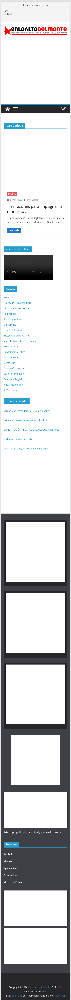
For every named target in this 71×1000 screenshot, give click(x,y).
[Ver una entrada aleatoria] (63, 109)
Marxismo (9, 297)
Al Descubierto (11, 390)
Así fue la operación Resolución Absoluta (25, 420)
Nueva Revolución (13, 384)
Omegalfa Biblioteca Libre (17, 302)
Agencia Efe (10, 868)
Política (12, 194)
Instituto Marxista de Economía (20, 341)
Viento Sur (9, 362)
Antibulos (9, 854)
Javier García (32, 199)
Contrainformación (14, 368)
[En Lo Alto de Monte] (8, 109)
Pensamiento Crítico (14, 351)
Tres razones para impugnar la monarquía (34, 209)
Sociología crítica (13, 319)
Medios (8, 861)
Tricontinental (11, 357)
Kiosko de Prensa (13, 882)
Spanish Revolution (14, 373)
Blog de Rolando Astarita (17, 335)
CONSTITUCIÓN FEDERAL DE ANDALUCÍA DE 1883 (31, 429)
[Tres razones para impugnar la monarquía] (35, 163)
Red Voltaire (10, 313)
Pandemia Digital (13, 379)
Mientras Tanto (12, 346)
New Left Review (13, 330)
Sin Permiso (10, 324)
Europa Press (11, 875)
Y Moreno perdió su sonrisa (18, 439)
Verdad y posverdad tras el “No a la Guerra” (27, 410)
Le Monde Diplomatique (17, 308)
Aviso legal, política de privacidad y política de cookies (32, 832)
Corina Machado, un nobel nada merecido (26, 448)
